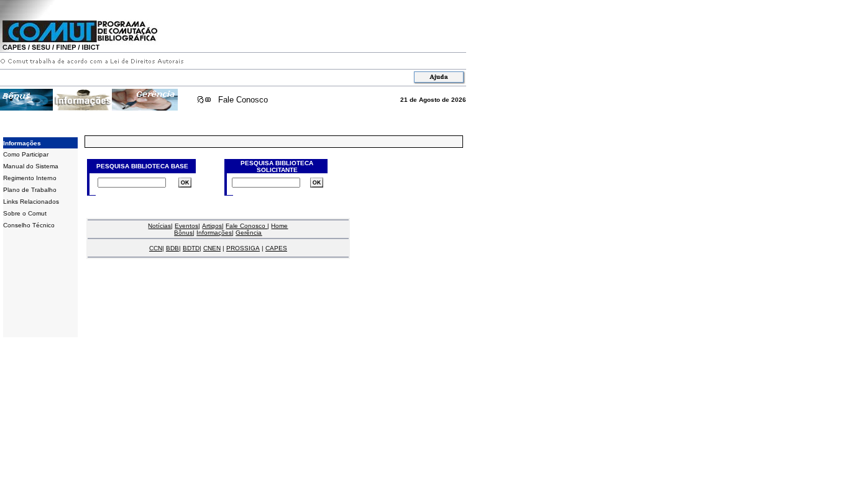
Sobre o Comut (25, 213)
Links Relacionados (31, 201)
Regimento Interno (30, 178)
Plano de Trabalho (30, 189)
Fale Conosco (243, 99)
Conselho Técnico (29, 225)
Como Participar (25, 154)
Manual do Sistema (30, 166)
